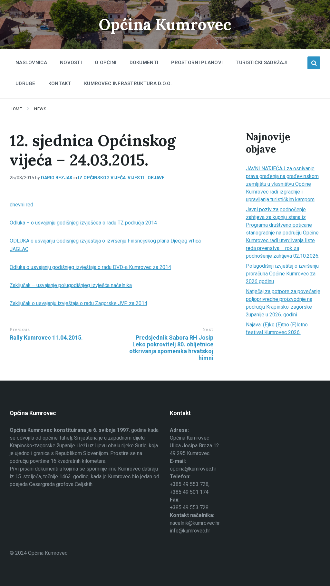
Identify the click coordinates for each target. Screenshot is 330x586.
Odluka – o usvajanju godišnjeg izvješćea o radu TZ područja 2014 (83, 223)
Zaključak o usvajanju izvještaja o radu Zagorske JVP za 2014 (78, 303)
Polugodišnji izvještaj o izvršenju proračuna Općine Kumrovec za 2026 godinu (282, 273)
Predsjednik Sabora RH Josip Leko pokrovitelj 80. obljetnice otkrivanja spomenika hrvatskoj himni (171, 347)
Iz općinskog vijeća (102, 177)
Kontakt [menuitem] (59, 83)
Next (207, 329)
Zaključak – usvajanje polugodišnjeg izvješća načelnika (71, 285)
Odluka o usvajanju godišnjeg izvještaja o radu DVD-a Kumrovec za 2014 (90, 267)
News (40, 108)
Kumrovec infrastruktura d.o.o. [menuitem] (128, 83)
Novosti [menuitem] (71, 62)
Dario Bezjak (57, 177)
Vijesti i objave (146, 177)
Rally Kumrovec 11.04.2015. (46, 337)
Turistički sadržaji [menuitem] (261, 62)
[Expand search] (313, 62)
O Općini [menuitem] (105, 62)
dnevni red (21, 205)
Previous (20, 329)
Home (16, 108)
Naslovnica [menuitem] (31, 62)
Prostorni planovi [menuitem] (197, 62)
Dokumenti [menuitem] (144, 62)
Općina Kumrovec (165, 24)
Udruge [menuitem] (25, 83)
